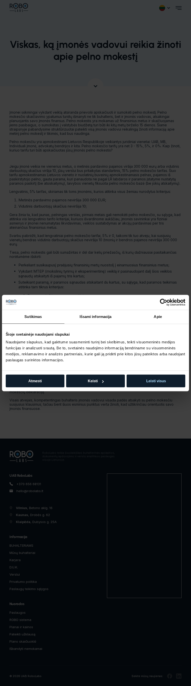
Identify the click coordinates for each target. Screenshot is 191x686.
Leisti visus (156, 381)
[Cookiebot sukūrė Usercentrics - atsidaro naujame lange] (163, 302)
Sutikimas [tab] (33, 316)
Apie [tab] (158, 316)
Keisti (93, 381)
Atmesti (35, 381)
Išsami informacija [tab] (96, 316)
